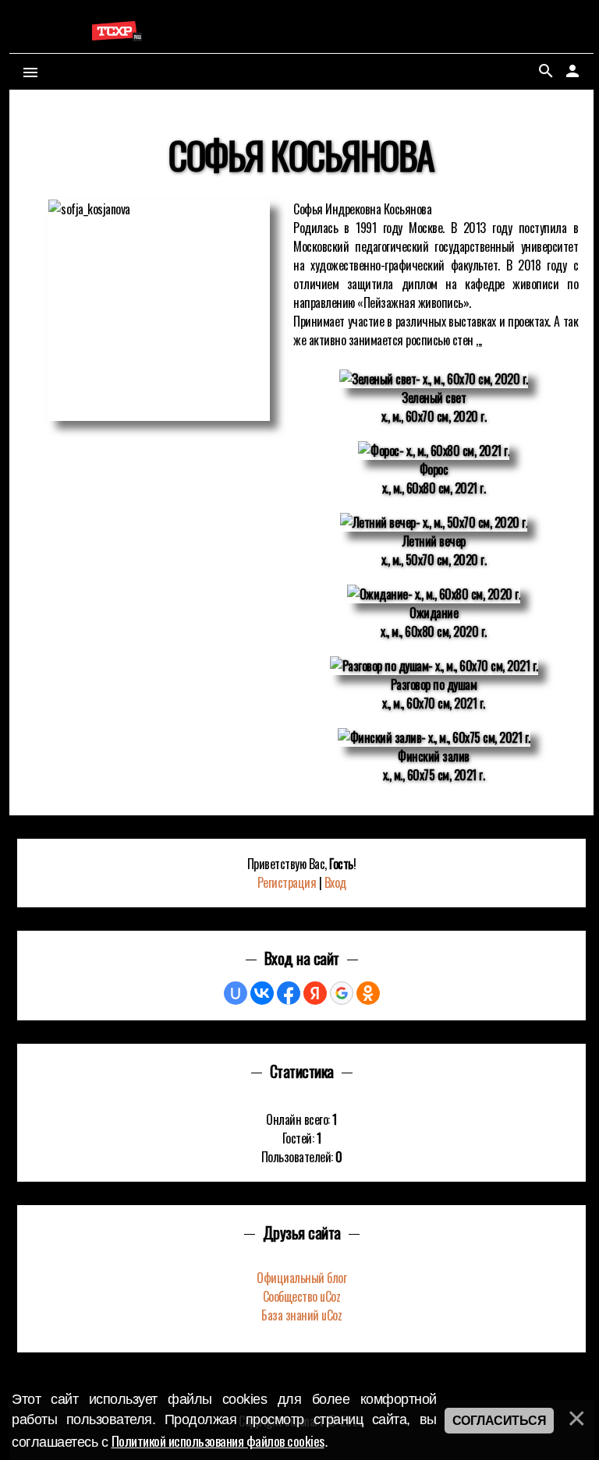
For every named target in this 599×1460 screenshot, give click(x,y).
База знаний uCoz (301, 1315)
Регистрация (287, 882)
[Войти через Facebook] (288, 993)
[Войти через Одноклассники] (368, 993)
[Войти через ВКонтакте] (262, 993)
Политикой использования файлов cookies (218, 1440)
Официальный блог (301, 1277)
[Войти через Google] (341, 993)
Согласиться (499, 1420)
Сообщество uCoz (302, 1296)
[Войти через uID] (235, 993)
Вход (335, 882)
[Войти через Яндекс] (315, 993)
